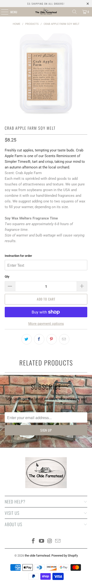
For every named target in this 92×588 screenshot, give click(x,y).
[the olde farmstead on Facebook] (33, 541)
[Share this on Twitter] (26, 339)
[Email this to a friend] (64, 339)
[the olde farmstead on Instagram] (50, 541)
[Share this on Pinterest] (51, 339)
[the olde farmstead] (46, 12)
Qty (7, 276)
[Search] (74, 12)
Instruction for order (18, 256)
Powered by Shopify (64, 555)
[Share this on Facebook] (39, 339)
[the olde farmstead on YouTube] (41, 541)
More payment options (46, 324)
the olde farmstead (37, 555)
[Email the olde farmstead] (58, 541)
